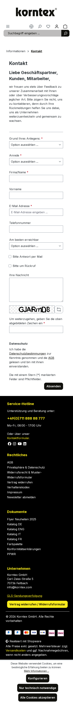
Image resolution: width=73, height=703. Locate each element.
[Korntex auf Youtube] (20, 443)
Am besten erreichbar (24, 239)
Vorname (15, 189)
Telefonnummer (20, 223)
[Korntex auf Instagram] (14, 443)
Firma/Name (18, 172)
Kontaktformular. (18, 438)
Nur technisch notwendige (37, 688)
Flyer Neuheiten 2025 (21, 519)
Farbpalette (15, 544)
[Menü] (8, 26)
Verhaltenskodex (18, 487)
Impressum (14, 492)
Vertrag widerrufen (20, 482)
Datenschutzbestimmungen (27, 353)
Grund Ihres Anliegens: (26, 138)
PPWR (11, 554)
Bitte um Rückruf (24, 266)
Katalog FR (14, 539)
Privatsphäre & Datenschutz (26, 467)
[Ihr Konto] (56, 26)
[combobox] (32, 33)
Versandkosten (16, 650)
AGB (51, 358)
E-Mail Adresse (20, 206)
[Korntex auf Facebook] (9, 443)
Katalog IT (14, 534)
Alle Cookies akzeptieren (37, 697)
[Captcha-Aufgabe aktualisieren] (59, 309)
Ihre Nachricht (19, 275)
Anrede (15, 155)
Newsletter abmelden (21, 497)
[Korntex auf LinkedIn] (24, 443)
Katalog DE (14, 524)
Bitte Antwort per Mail (27, 256)
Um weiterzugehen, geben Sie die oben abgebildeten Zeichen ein (35, 321)
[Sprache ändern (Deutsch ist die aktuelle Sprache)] (31, 26)
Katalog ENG (15, 529)
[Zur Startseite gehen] (36, 12)
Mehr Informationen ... (36, 670)
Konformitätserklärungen (24, 549)
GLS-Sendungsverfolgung (24, 596)
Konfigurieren (37, 678)
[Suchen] (65, 33)
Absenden (53, 386)
